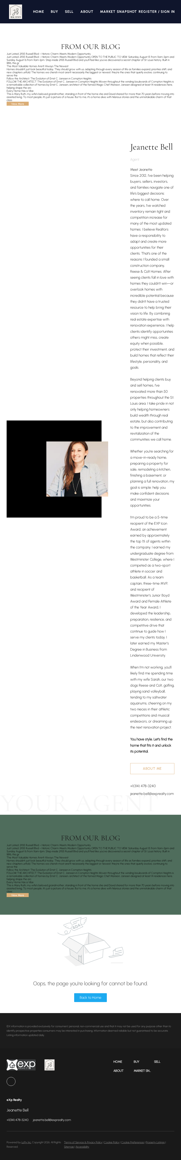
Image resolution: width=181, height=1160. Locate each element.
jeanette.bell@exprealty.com (152, 794)
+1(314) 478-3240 (143, 786)
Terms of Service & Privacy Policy (83, 1142)
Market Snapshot (118, 11)
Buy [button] (54, 11)
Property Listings (155, 1142)
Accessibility (82, 1146)
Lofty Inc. (26, 1142)
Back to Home (90, 997)
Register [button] (148, 11)
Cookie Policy (111, 1142)
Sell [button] (69, 11)
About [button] (87, 11)
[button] (15, 11)
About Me (152, 768)
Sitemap (69, 1146)
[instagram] (11, 1081)
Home (38, 11)
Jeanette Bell (151, 146)
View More (17, 103)
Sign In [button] (168, 11)
